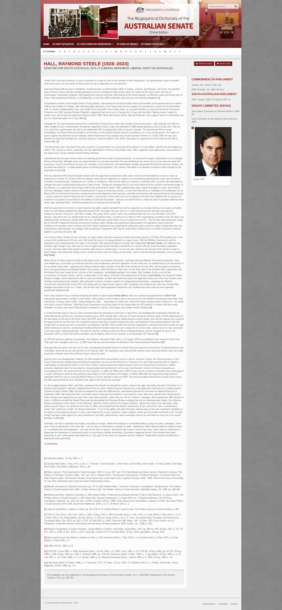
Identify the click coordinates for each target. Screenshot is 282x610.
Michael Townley (155, 243)
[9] (157, 334)
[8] (150, 307)
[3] (57, 141)
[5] (119, 202)
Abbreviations (209, 604)
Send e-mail (223, 63)
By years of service (127, 44)
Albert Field (170, 295)
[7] (67, 290)
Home (46, 44)
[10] (163, 342)
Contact (233, 604)
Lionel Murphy (154, 275)
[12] (68, 438)
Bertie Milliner (121, 295)
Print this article (204, 63)
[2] (85, 118)
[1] (159, 98)
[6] (75, 232)
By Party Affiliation (63, 44)
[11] (62, 418)
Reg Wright (49, 255)
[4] (64, 170)
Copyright (223, 604)
